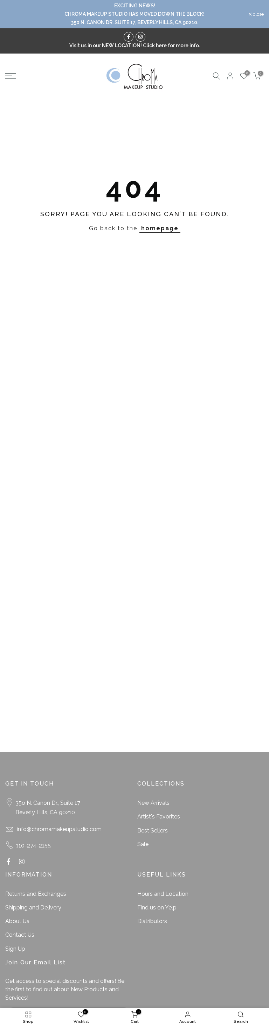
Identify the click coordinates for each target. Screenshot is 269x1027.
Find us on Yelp (157, 907)
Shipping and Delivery (33, 907)
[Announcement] (134, 14)
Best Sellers (152, 830)
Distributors (152, 921)
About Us (17, 921)
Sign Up (15, 948)
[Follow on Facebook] (128, 37)
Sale (143, 844)
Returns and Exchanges (35, 894)
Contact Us (19, 934)
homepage (160, 228)
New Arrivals (153, 803)
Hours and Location (162, 894)
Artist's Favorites (158, 816)
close (14, 14)
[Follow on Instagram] (140, 37)
